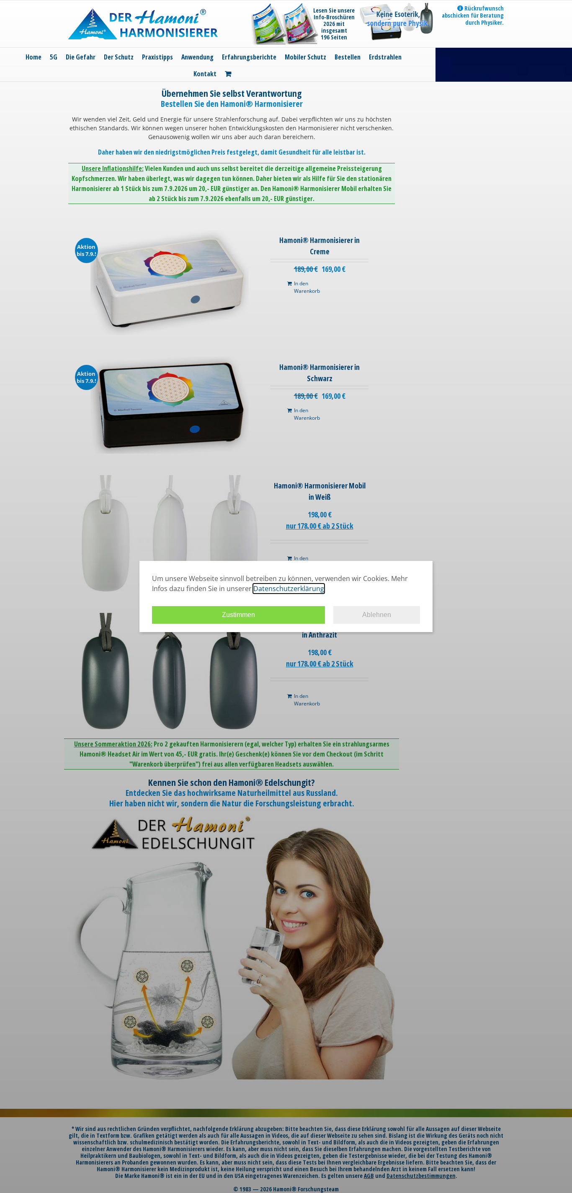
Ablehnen (376, 614)
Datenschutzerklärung (288, 588)
